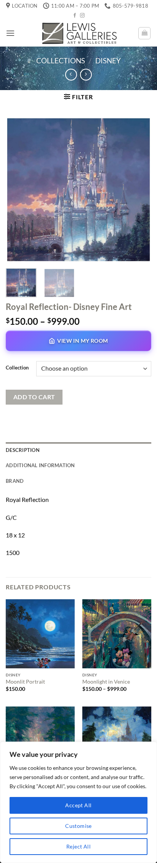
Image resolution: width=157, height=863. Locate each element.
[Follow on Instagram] (82, 15)
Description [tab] (23, 450)
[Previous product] (86, 75)
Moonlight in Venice (106, 682)
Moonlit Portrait (25, 682)
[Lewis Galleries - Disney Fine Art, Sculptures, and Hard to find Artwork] (78, 33)
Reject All (78, 846)
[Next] (139, 189)
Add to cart (34, 397)
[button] (10, 33)
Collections (60, 60)
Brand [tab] (15, 481)
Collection (17, 368)
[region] (78, 802)
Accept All (78, 805)
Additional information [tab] (40, 465)
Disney (108, 60)
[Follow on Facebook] (74, 15)
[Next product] (71, 75)
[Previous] (18, 189)
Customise (78, 826)
